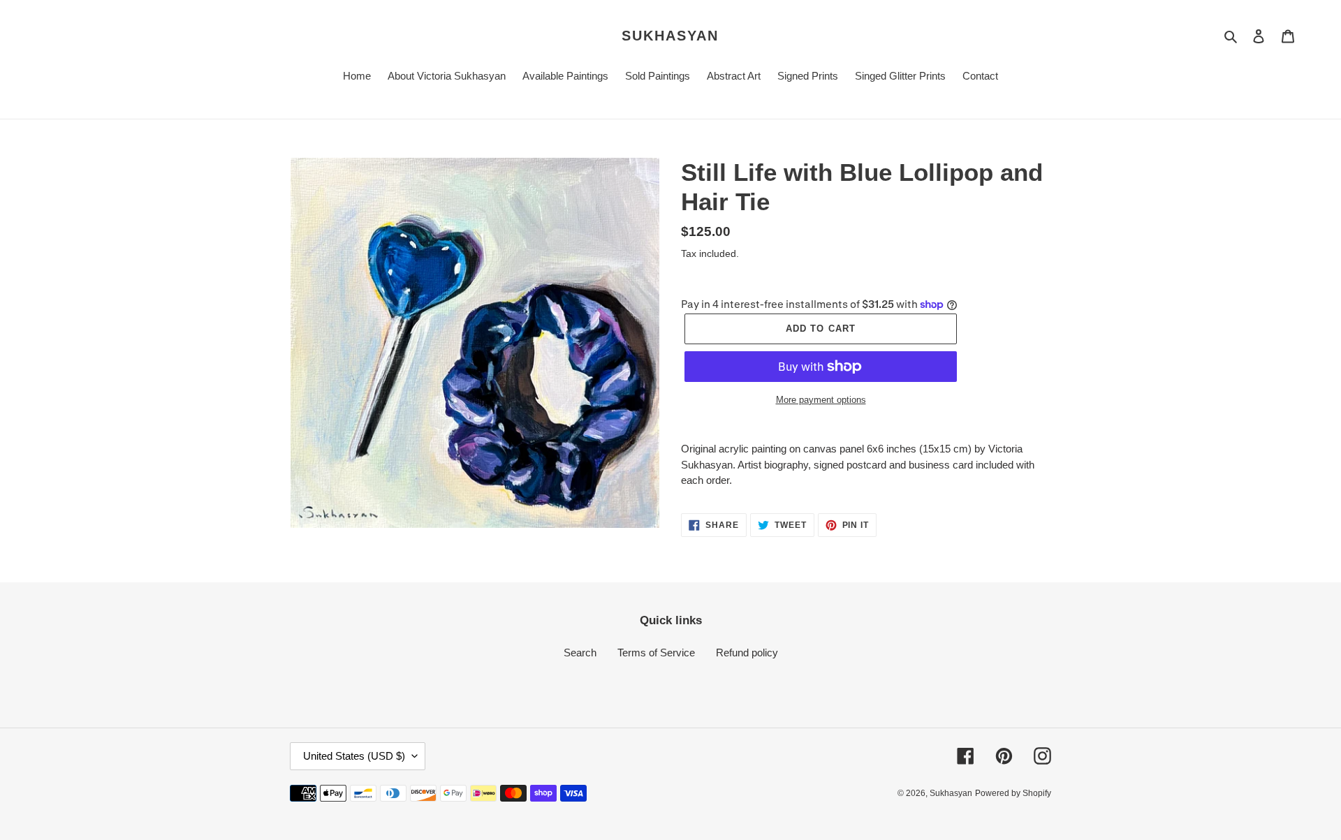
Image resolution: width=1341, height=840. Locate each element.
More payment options (821, 400)
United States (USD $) (354, 756)
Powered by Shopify (1013, 793)
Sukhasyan (670, 35)
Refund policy (747, 652)
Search (580, 652)
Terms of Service (656, 652)
